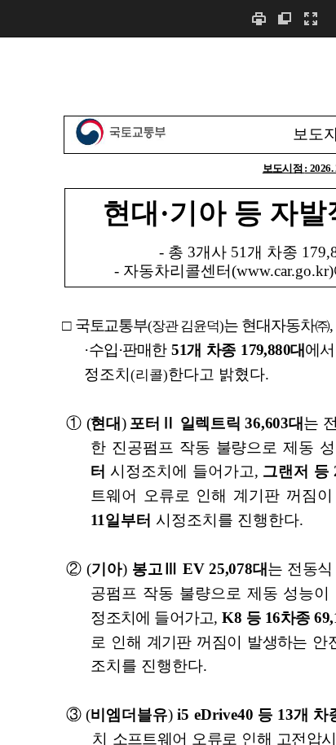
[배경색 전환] (285, 18)
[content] (168, 391)
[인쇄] (258, 18)
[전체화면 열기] (311, 18)
